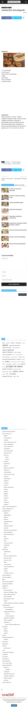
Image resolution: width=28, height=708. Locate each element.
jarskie (6, 519)
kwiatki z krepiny (8, 678)
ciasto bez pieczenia (14, 345)
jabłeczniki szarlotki (9, 468)
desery (6, 455)
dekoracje (5, 549)
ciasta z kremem (8, 446)
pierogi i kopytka (8, 532)
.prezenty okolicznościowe (8, 431)
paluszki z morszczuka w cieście (7, 179)
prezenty (6, 680)
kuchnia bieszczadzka (7, 581)
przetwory (5, 641)
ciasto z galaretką (8, 350)
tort (7, 374)
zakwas (6, 633)
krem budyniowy (14, 361)
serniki (6, 498)
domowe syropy (8, 590)
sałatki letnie (7, 648)
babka (3, 343)
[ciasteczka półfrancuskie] (5, 204)
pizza (4, 635)
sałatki (4, 646)
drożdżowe (7, 463)
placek (23, 364)
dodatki (6, 461)
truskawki (12, 374)
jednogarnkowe (8, 521)
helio (3, 361)
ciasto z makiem (17, 352)
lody (6, 457)
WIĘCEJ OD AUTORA (19, 185)
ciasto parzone (8, 453)
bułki (5, 628)
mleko (5, 601)
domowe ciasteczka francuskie (18, 230)
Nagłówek (5, 586)
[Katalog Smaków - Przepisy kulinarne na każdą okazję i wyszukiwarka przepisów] (14, 691)
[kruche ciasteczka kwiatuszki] (5, 245)
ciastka (23, 342)
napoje (4, 588)
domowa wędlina (6, 577)
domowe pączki (14, 357)
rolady (6, 495)
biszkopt (8, 343)
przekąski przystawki (7, 637)
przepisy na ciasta (17, 369)
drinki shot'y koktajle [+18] (10, 592)
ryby (5, 536)
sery (3, 650)
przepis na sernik (7, 369)
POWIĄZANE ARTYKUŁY (7, 185)
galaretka (19, 359)
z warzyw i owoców (8, 573)
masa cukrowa (7, 564)
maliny (3, 364)
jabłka (7, 361)
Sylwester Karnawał (9, 618)
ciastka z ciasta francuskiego (17, 237)
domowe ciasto (19, 354)
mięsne (6, 528)
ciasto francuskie (6, 347)
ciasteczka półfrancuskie (16, 202)
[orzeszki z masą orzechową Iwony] (5, 197)
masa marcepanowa (9, 566)
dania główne (6, 510)
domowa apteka (6, 575)
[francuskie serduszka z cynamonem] (5, 217)
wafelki (6, 504)
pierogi (18, 364)
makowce (6, 470)
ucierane (6, 502)
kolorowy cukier (8, 558)
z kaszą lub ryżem (8, 543)
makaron (23, 361)
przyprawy (5, 643)
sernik (21, 371)
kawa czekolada (8, 596)
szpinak (3, 374)
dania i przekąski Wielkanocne (12, 624)
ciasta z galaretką (8, 444)
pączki (10, 371)
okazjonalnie (6, 605)
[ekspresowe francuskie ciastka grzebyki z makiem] (5, 224)
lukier (5, 562)
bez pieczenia (7, 438)
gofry (5, 465)
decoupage (7, 671)
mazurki (6, 476)
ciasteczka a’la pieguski (16, 161)
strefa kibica (5, 658)
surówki (6, 538)
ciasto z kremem (7, 352)
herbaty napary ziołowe (9, 594)
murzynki (6, 483)
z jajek (5, 571)
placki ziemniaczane (9, 534)
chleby (6, 631)
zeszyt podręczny (6, 682)
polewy (6, 568)
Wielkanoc (7, 622)
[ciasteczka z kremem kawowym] (5, 190)
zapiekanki (7, 545)
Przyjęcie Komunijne (9, 611)
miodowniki (7, 478)
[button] (26, 2)
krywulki (7, 669)
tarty (5, 541)
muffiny (6, 480)
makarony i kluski (8, 525)
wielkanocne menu (7, 376)
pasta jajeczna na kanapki (21, 178)
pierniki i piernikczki (9, 487)
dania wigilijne (9, 609)
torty (5, 500)
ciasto (5, 345)
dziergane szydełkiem (9, 676)
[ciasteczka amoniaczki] (5, 211)
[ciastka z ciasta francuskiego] (5, 238)
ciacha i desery (12, 5)
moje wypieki (8, 364)
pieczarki (14, 364)
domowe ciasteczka (16, 163)
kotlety (6, 523)
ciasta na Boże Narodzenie (9, 506)
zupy (5, 547)
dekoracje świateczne (9, 673)
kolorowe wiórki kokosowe (10, 556)
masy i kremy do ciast (9, 474)
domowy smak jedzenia (9, 359)
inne (5, 553)
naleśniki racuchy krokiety (10, 530)
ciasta (12, 342)
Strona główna (4, 5)
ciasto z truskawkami (7, 354)
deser (14, 354)
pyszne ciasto (5, 371)
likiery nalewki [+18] (9, 598)
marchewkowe (7, 472)
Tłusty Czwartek (8, 620)
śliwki (18, 376)
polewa (6, 489)
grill (3, 579)
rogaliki (6, 493)
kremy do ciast (7, 560)
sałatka (15, 371)
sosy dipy (5, 656)
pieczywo (5, 626)
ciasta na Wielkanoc (7, 508)
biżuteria (6, 667)
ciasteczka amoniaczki (15, 209)
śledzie (6, 639)
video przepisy (6, 661)
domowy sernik (21, 357)
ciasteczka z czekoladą (6, 163)
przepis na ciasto (14, 366)
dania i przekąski (9, 616)
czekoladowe (7, 551)
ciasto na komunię (16, 347)
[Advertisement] (14, 35)
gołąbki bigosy (7, 515)
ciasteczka (9, 7)
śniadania (5, 654)
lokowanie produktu (7, 583)
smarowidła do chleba (8, 652)
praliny (6, 491)
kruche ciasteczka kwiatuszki (17, 243)
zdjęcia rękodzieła (7, 665)
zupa (14, 376)
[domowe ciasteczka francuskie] (5, 231)
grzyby (23, 359)
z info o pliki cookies (7, 663)
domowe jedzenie (6, 357)
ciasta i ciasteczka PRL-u (10, 442)
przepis (3, 366)
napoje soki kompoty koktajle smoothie (13, 603)
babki (5, 435)
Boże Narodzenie (9, 607)
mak (19, 361)
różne (7, 459)
